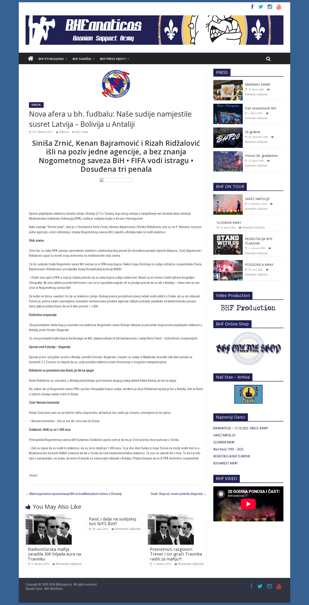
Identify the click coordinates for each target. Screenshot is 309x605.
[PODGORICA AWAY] (228, 262)
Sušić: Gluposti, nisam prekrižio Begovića (179, 494)
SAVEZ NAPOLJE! (257, 199)
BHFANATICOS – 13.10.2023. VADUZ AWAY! (240, 428)
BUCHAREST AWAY (225, 463)
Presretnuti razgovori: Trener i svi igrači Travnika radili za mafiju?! (176, 554)
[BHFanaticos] (154, 18)
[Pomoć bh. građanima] (228, 153)
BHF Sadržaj (82, 59)
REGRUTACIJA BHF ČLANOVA (259, 241)
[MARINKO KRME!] (228, 82)
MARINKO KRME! (257, 84)
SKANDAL (36, 104)
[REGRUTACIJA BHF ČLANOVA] (228, 237)
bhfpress (64, 132)
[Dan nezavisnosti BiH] (228, 106)
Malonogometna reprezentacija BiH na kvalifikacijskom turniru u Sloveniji (74, 494)
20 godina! (252, 132)
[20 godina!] (228, 130)
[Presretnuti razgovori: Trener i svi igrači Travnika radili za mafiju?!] (171, 517)
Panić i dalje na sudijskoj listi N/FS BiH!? (112, 521)
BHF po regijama (51, 59)
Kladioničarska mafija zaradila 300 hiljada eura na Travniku (54, 554)
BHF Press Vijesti (113, 59)
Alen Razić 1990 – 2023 (228, 449)
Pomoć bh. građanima (261, 155)
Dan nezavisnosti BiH (260, 108)
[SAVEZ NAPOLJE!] (228, 197)
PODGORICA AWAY (259, 264)
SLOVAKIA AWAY (229, 222)
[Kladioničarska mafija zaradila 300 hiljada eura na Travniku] (49, 517)
